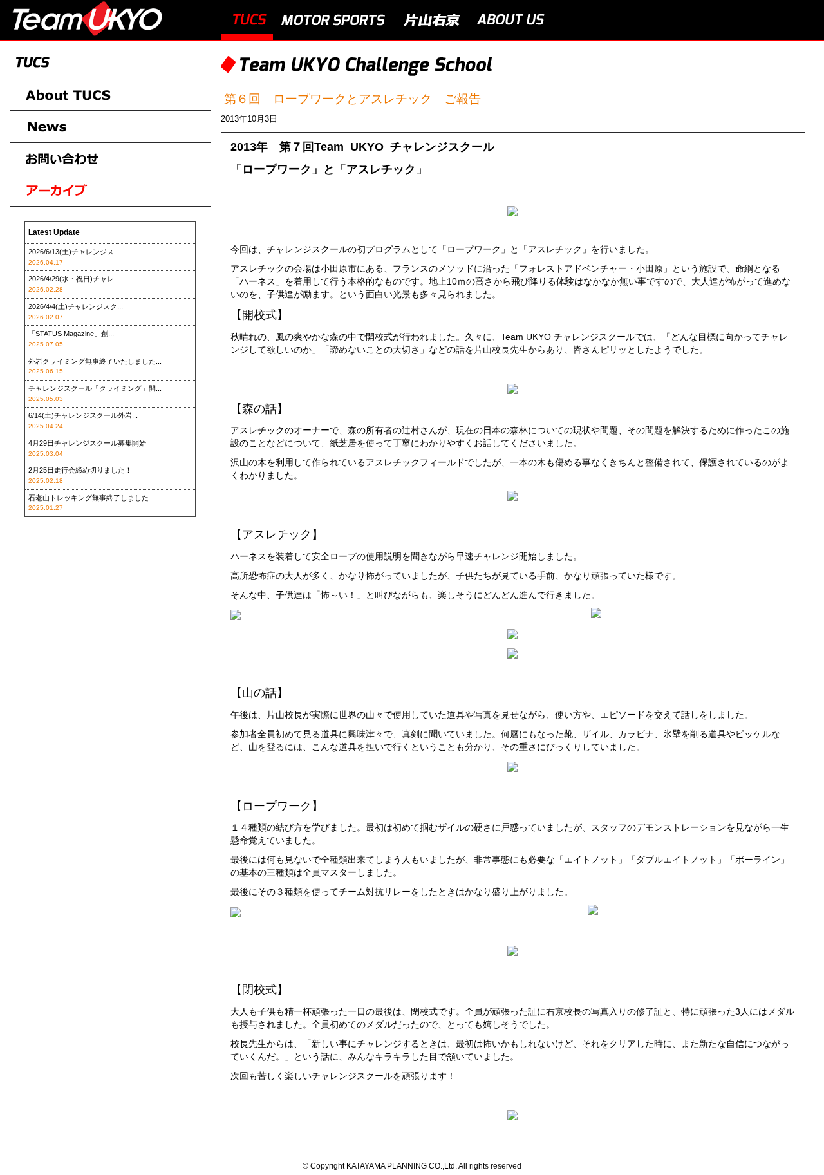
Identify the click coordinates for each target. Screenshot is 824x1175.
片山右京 (432, 20)
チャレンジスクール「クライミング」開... (95, 388)
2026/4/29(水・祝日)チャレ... (74, 279)
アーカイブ (110, 190)
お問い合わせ (110, 159)
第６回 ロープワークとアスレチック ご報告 (352, 99)
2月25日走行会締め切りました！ (80, 470)
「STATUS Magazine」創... (71, 333)
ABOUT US (511, 20)
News (110, 127)
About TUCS (110, 95)
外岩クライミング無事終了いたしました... (95, 361)
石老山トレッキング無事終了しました (88, 498)
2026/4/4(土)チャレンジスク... (75, 306)
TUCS (247, 20)
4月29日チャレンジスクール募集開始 (87, 443)
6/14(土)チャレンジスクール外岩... (83, 415)
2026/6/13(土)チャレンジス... (74, 252)
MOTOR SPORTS (334, 20)
